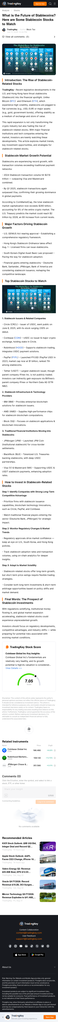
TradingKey (12, 29)
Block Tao (31, 29)
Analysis (5, 10)
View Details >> (14, 668)
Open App (50, 1017)
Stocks (17, 10)
